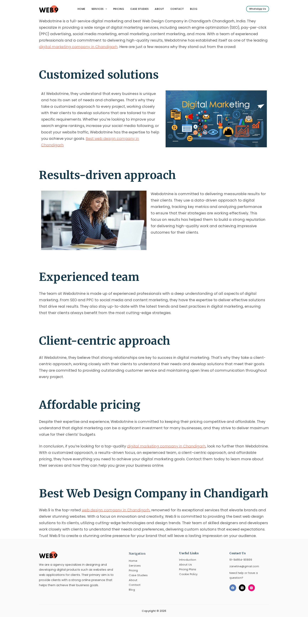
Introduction (187, 560)
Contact (135, 585)
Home (133, 561)
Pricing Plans (187, 569)
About (133, 580)
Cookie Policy (188, 574)
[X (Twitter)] (242, 587)
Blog (132, 589)
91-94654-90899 (240, 560)
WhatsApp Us (257, 9)
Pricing (133, 570)
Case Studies (138, 575)
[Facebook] (232, 587)
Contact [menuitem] (177, 9)
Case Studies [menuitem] (139, 9)
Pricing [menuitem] (118, 9)
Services (135, 565)
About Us (185, 564)
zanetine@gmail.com (244, 566)
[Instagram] (251, 587)
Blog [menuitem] (193, 9)
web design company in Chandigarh (116, 510)
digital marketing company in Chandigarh (78, 46)
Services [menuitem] (97, 9)
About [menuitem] (159, 9)
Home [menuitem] (81, 9)
